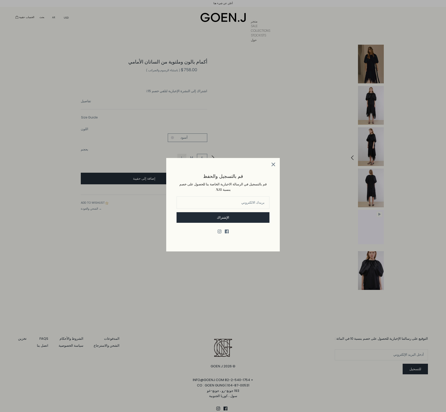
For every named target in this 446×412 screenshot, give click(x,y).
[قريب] (273, 164)
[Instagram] (219, 231)
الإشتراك (223, 217)
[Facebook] (227, 231)
